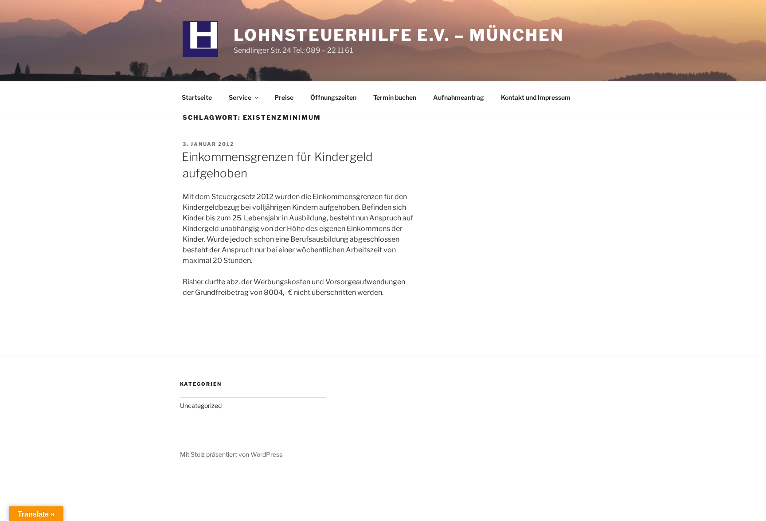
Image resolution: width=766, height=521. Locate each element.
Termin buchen (394, 97)
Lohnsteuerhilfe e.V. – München (398, 35)
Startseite (197, 97)
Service (240, 97)
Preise (283, 97)
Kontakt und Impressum (536, 97)
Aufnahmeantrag (458, 97)
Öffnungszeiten (333, 97)
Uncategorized (201, 405)
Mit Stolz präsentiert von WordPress (231, 454)
